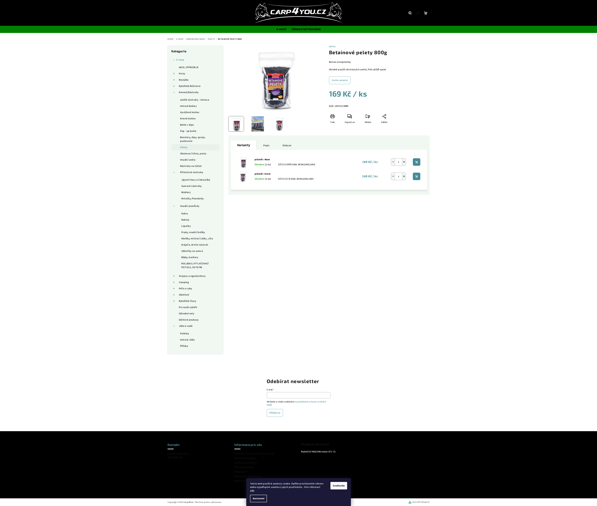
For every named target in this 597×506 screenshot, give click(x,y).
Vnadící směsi (188, 160)
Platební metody (244, 467)
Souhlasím (339, 485)
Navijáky (184, 80)
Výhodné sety (186, 313)
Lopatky (186, 226)
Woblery (186, 192)
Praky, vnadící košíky (193, 232)
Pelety (184, 147)
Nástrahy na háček (191, 166)
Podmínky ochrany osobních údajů (254, 453)
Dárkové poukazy (189, 320)
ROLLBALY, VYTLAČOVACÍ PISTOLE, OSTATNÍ (195, 265)
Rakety (185, 220)
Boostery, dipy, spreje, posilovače (193, 139)
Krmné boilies (188, 118)
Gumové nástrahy (191, 186)
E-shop (180, 60)
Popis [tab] (266, 145)
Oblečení (184, 295)
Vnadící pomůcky (189, 206)
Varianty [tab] (243, 145)
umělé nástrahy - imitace (194, 100)
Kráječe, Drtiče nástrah (194, 245)
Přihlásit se (274, 412)
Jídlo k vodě (186, 326)
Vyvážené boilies (189, 112)
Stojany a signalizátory (192, 276)
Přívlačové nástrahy (191, 172)
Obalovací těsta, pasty (193, 153)
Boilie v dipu (187, 125)
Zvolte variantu (340, 80)
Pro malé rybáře (188, 307)
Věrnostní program (245, 458)
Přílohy (184, 346)
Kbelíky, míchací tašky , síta (197, 238)
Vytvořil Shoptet (421, 502)
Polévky (184, 333)
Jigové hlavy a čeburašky (195, 180)
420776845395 (175, 457)
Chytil (332, 46)
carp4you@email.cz (178, 453)
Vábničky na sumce (192, 251)
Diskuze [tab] (287, 145)
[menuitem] (281, 29)
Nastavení (258, 498)
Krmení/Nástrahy (189, 92)
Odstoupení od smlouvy (247, 476)
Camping (184, 282)
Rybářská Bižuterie (190, 86)
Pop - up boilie (188, 131)
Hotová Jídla (187, 339)
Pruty (182, 73)
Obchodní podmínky (245, 462)
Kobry (184, 213)
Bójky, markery (189, 257)
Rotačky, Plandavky (192, 198)
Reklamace (240, 472)
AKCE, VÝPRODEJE (189, 67)
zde (252, 490)
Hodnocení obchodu (245, 481)
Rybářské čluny (187, 301)
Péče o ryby (185, 288)
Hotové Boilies (188, 106)
